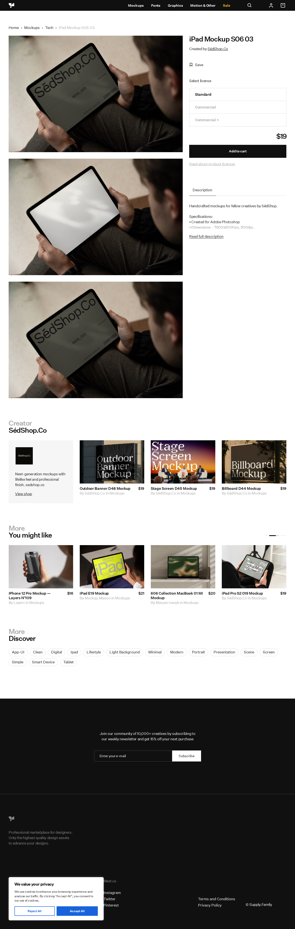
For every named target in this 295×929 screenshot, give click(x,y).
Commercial (205, 107)
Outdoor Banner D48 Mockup (105, 488)
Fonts (156, 5)
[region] (56, 898)
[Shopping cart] (283, 5)
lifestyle (94, 652)
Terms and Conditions (216, 899)
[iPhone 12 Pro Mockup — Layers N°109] (41, 566)
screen (269, 652)
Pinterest (111, 905)
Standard (203, 94)
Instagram (112, 892)
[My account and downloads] (271, 5)
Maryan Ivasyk (167, 602)
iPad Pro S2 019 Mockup (242, 593)
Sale (226, 5)
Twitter (109, 899)
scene (249, 652)
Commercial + (207, 120)
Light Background (124, 652)
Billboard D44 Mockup (241, 488)
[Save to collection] (135, 449)
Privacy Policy (210, 905)
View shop (23, 494)
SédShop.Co (218, 48)
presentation (224, 652)
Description (202, 190)
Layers (19, 602)
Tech (49, 27)
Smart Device (43, 662)
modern (176, 652)
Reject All (34, 911)
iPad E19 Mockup (94, 593)
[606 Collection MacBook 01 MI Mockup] (183, 566)
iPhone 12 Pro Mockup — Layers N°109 (30, 595)
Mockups (136, 5)
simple (17, 662)
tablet (68, 662)
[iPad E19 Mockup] (112, 566)
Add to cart (237, 151)
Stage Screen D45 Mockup (174, 488)
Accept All (77, 911)
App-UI (18, 652)
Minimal (155, 652)
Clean (38, 652)
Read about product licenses (212, 164)
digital (56, 652)
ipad (74, 652)
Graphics (175, 5)
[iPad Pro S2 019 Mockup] (254, 566)
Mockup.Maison (98, 598)
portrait (198, 652)
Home (14, 27)
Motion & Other (203, 5)
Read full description (206, 236)
